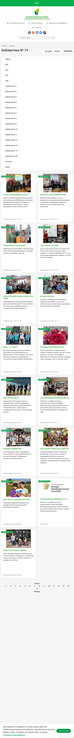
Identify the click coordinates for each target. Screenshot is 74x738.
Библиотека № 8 (11, 118)
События (12, 46)
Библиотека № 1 (11, 86)
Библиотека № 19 (11, 151)
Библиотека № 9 (11, 124)
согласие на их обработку (14, 735)
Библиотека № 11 (11, 135)
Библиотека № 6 (11, 108)
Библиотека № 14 (11, 140)
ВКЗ (6, 64)
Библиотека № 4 (11, 97)
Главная (4, 46)
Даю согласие (63, 731)
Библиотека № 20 (11, 156)
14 (68, 586)
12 (58, 586)
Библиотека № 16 (11, 145)
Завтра (57, 51)
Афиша (7, 59)
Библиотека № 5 (11, 102)
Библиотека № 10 (11, 129)
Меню (37, 3)
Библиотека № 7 (11, 113)
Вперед (37, 591)
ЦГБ (6, 75)
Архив (7, 167)
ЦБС (6, 70)
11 (54, 586)
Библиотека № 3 (11, 91)
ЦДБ (7, 81)
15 (37, 589)
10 (49, 586)
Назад (37, 583)
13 (63, 586)
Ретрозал (8, 161)
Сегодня (48, 51)
